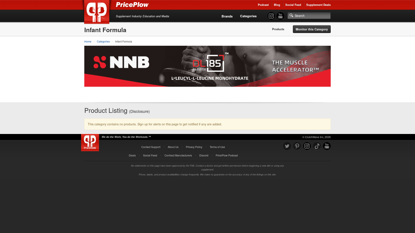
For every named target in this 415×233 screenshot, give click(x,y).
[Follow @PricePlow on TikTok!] (317, 146)
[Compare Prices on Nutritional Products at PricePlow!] (91, 141)
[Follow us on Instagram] (307, 146)
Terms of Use (217, 147)
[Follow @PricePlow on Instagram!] (271, 16)
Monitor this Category (312, 29)
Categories (248, 16)
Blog (277, 5)
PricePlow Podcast (227, 155)
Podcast (263, 5)
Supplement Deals (318, 5)
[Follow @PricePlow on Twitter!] (287, 146)
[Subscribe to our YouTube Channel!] (280, 16)
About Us (173, 147)
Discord (203, 155)
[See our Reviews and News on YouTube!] (327, 146)
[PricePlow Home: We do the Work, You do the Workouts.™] (97, 12)
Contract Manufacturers (178, 155)
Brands (227, 16)
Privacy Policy (194, 147)
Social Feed (293, 5)
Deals (132, 155)
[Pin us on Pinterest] (297, 146)
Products (278, 29)
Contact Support (150, 147)
